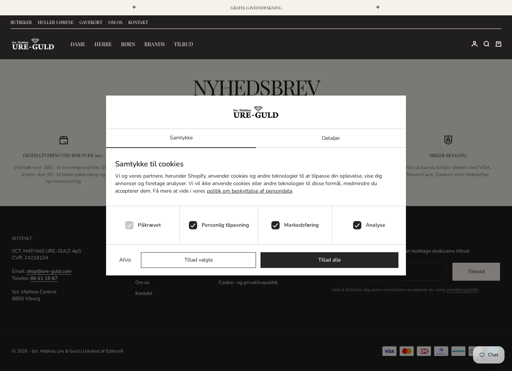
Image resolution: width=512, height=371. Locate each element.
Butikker (21, 22)
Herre (103, 44)
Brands (154, 44)
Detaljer (331, 138)
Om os (115, 22)
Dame (77, 44)
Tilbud (183, 44)
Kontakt (138, 22)
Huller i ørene (55, 22)
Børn (128, 44)
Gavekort (90, 22)
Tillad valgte (198, 259)
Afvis (125, 259)
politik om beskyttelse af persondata (249, 190)
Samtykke (181, 137)
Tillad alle (329, 259)
